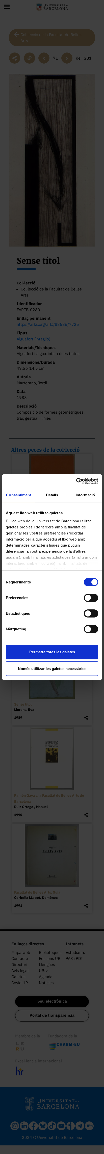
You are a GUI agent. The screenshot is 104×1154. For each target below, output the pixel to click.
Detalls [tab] (52, 495)
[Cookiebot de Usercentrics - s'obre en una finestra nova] (76, 481)
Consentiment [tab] (18, 495)
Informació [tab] (85, 495)
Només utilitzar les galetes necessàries (52, 668)
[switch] (91, 598)
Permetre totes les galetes (52, 652)
